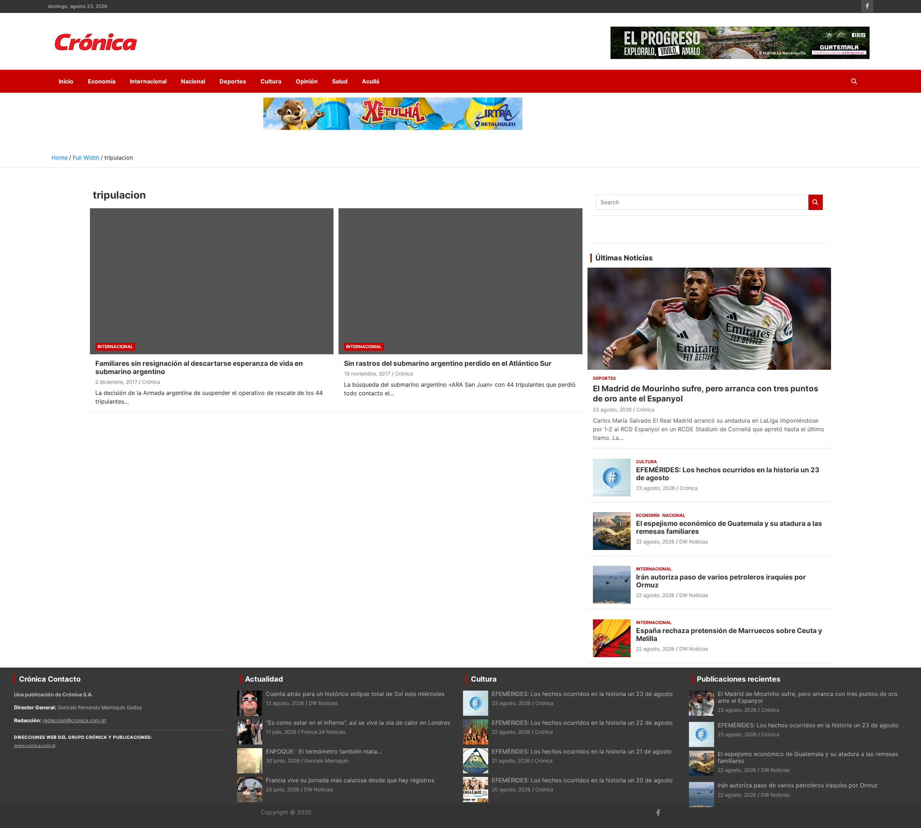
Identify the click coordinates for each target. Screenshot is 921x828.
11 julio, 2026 (281, 732)
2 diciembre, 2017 (116, 382)
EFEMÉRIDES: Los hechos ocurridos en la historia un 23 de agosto (728, 474)
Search (815, 202)
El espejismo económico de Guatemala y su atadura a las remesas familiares (729, 527)
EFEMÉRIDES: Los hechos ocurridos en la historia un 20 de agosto (582, 780)
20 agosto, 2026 (511, 789)
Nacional (193, 81)
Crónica (151, 382)
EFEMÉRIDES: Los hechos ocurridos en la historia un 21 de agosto (582, 751)
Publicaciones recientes (738, 679)
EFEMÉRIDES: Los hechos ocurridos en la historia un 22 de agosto (582, 722)
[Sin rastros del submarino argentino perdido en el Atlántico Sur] (460, 281)
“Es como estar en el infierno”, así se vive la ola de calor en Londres (358, 722)
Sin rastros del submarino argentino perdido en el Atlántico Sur (448, 363)
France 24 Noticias (323, 732)
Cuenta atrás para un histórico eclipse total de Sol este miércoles (355, 693)
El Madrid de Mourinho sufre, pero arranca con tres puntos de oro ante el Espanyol (808, 697)
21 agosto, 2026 (511, 761)
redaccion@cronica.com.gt (74, 720)
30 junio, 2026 (283, 761)
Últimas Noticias (624, 258)
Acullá (370, 81)
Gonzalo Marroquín (326, 761)
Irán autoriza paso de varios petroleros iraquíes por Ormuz (721, 581)
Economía (101, 81)
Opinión (307, 81)
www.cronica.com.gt (34, 745)
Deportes (232, 81)
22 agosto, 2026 (655, 541)
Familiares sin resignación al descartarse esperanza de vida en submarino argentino (199, 367)
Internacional (148, 81)
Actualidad (264, 679)
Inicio (66, 81)
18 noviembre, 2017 (367, 373)
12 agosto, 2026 (285, 703)
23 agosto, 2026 (612, 409)
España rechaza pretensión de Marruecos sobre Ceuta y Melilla (729, 635)
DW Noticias (693, 541)
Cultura (270, 81)
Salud (340, 81)
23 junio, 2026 (282, 789)
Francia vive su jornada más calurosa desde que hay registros (350, 780)
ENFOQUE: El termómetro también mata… (324, 751)
